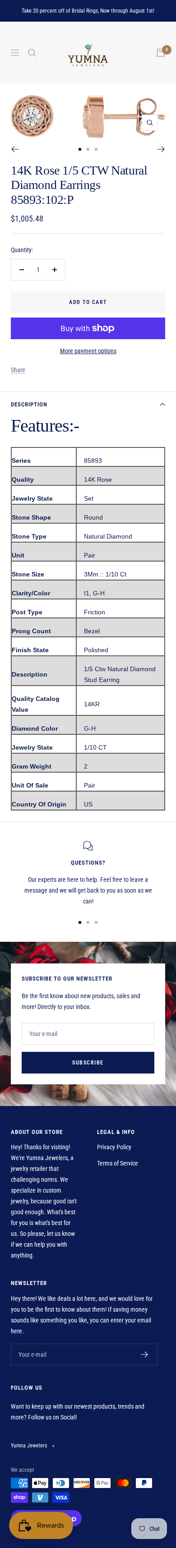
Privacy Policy (114, 1147)
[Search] (32, 53)
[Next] (161, 149)
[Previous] (15, 149)
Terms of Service (117, 1163)
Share (18, 369)
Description (29, 404)
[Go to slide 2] (88, 149)
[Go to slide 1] (80, 149)
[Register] (144, 1354)
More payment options (88, 351)
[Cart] (160, 53)
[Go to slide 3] (96, 149)
